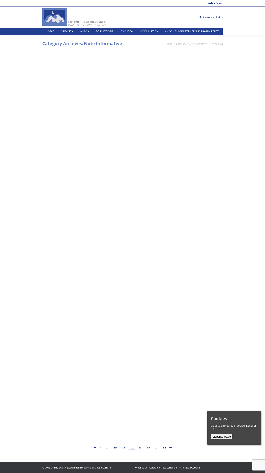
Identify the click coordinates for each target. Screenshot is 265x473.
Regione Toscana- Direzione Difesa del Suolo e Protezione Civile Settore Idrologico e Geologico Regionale (125, 354)
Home (169, 43)
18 (140, 447)
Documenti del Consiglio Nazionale (79, 61)
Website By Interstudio (147, 467)
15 (115, 447)
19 (148, 447)
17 (131, 447)
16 (123, 447)
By (75, 67)
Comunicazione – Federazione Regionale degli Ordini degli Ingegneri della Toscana (124, 96)
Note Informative (56, 67)
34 (164, 447)
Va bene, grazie (222, 436)
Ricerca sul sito (213, 17)
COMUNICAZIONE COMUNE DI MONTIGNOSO (88, 171)
